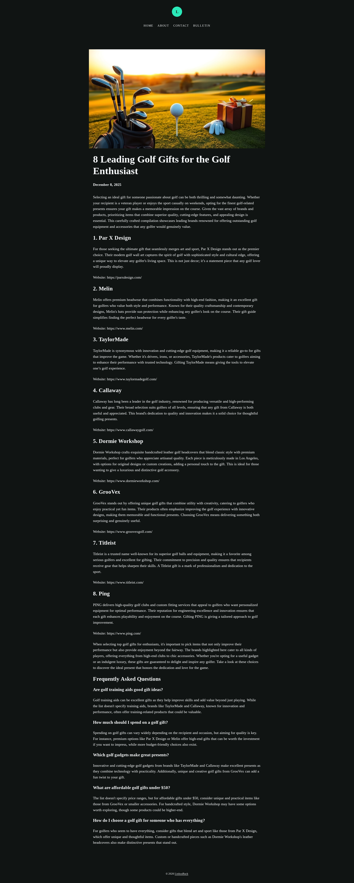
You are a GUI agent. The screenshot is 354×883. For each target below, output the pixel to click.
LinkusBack (181, 873)
